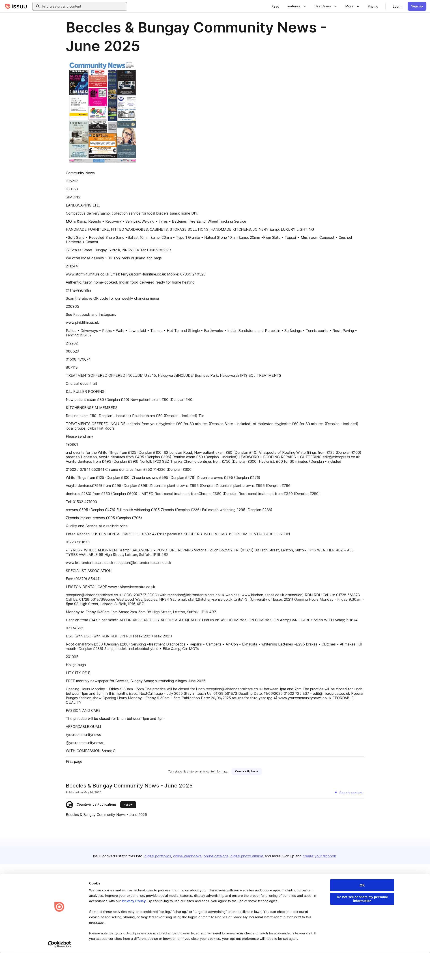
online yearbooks (187, 856)
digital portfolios (157, 856)
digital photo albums (247, 856)
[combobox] (83, 6)
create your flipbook (319, 856)
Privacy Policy (134, 901)
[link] (275, 6)
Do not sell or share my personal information (362, 899)
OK (362, 885)
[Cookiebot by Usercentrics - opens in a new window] (59, 944)
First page (74, 761)
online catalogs (216, 856)
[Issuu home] (16, 6)
